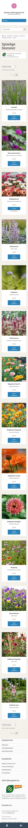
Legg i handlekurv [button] (14, 117)
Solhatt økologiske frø (14, 13)
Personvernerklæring (7, 766)
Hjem (5, 35)
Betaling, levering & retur (8, 763)
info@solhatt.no (10, 813)
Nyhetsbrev (20, 822)
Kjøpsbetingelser (6, 769)
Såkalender (5, 745)
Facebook (4, 822)
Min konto (7, 825)
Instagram (9, 822)
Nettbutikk (9, 35)
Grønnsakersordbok (7, 751)
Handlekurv (18, 824)
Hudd (14, 822)
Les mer (14, 208)
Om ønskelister (6, 773)
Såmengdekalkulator (7, 748)
